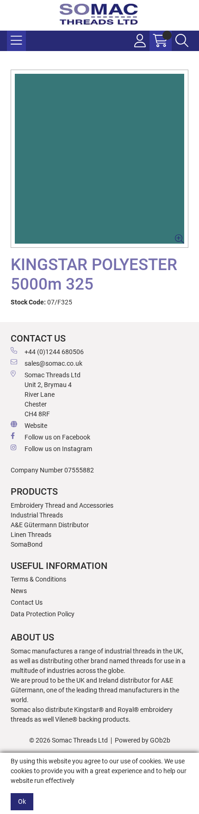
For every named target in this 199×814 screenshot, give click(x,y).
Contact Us (27, 602)
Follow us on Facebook (57, 437)
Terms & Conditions (38, 579)
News (19, 590)
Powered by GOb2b (142, 740)
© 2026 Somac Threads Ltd (68, 740)
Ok (22, 801)
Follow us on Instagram (58, 448)
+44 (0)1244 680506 (54, 351)
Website (36, 425)
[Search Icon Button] (182, 41)
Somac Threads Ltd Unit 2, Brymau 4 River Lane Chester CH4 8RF (53, 394)
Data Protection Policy (43, 614)
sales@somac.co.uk (53, 363)
